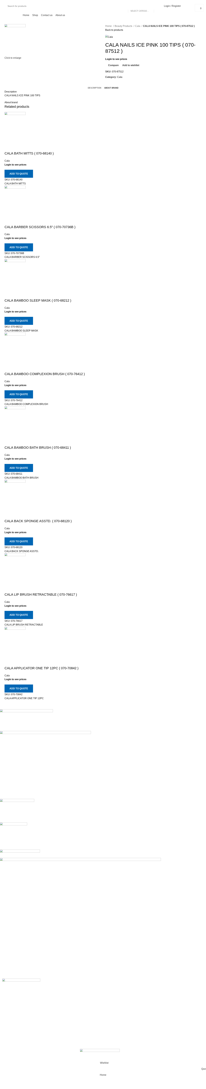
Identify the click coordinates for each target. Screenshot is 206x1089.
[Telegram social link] (121, 84)
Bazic (111, 1043)
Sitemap (144, 1009)
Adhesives (111, 986)
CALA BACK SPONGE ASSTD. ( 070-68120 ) (38, 521)
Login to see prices (116, 59)
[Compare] (8, 147)
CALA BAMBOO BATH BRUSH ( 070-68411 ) (38, 447)
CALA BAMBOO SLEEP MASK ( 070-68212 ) (38, 300)
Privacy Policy (147, 986)
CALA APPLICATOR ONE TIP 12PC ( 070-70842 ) (41, 668)
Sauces (112, 1026)
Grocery (109, 1020)
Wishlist (178, 998)
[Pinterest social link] (114, 84)
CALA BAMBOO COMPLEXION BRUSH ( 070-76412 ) (45, 374)
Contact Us (146, 1003)
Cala (138, 26)
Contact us (59, 986)
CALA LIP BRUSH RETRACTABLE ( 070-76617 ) (41, 594)
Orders (177, 986)
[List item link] (25, 1019)
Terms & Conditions (150, 998)
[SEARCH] (157, 6)
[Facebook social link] (107, 84)
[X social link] (111, 84)
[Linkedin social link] (118, 84)
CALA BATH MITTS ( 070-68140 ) (29, 153)
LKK (112, 1031)
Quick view (16, 147)
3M (109, 992)
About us (58, 992)
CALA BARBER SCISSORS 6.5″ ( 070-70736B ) (40, 227)
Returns (144, 992)
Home (108, 26)
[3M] (100, 844)
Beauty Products (124, 26)
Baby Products (113, 998)
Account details (182, 992)
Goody (111, 1015)
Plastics (109, 1048)
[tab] (94, 88)
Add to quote (19, 173)
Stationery (110, 1037)
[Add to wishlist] (24, 147)
